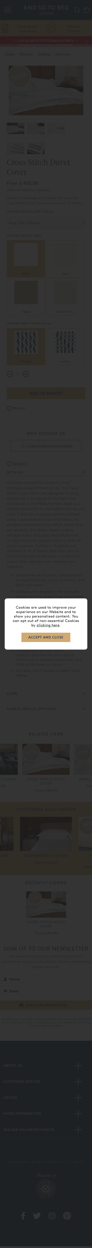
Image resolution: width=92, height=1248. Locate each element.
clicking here (48, 625)
